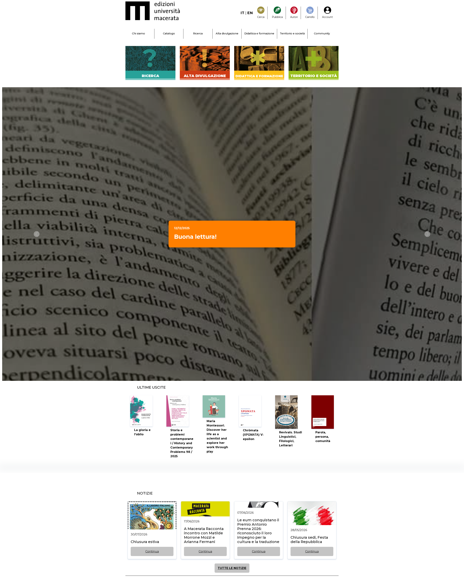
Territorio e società (292, 33)
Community (322, 33)
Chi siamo (138, 33)
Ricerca (198, 33)
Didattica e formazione (259, 33)
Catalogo (169, 33)
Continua (152, 551)
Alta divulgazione (227, 33)
